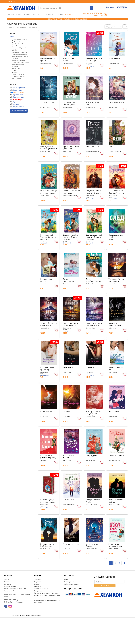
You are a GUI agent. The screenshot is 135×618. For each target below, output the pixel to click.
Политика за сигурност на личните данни (17, 595)
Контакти (7, 584)
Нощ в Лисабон (93, 146)
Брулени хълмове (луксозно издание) (71, 148)
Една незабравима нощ (94, 280)
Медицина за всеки (18, 60)
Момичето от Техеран (92, 545)
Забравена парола (71, 584)
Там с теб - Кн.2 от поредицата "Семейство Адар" (48, 325)
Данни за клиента (41, 589)
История (15, 66)
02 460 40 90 (98, 15)
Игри (45, 14)
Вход (66, 579)
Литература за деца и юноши (21, 43)
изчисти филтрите (19, 111)
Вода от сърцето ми (116, 368)
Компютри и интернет (19, 53)
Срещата (90, 367)
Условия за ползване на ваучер (46, 593)
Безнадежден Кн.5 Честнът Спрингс (94, 236)
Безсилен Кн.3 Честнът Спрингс (48, 236)
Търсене (37, 579)
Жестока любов (47, 102)
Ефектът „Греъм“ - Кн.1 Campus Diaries (94, 60)
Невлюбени (114, 411)
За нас (6, 579)
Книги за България (18, 76)
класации (69, 14)
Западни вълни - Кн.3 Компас (47, 545)
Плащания (38, 584)
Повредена (68, 411)
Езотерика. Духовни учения (21, 47)
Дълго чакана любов (69, 456)
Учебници (27, 14)
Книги (18, 14)
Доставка (37, 586)
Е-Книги (60, 14)
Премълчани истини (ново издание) (69, 104)
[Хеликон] (21, 6)
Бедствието (68, 367)
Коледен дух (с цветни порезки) (48, 501)
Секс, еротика (16, 78)
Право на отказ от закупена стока (47, 595)
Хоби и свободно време (20, 57)
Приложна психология (19, 55)
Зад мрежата (114, 58)
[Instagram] (10, 606)
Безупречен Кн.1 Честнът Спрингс (93, 192)
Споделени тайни (116, 102)
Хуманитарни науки (18, 64)
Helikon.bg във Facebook (13, 602)
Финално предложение (115, 324)
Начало (11, 14)
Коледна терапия (116, 455)
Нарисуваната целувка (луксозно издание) (48, 148)
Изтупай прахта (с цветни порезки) (48, 192)
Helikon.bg (11, 1)
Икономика (16, 68)
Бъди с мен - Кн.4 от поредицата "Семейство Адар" (94, 325)
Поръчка (37, 582)
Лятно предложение (69, 280)
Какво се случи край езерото (47, 368)
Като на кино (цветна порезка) (48, 456)
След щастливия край (116, 236)
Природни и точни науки (20, 62)
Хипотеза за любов (68, 59)
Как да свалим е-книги (43, 591)
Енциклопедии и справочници (22, 41)
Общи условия (10, 586)
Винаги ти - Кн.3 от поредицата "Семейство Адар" (71, 325)
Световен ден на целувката (26, 27)
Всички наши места (46, 280)
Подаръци (37, 14)
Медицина (15, 45)
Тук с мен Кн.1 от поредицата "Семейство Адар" (117, 281)
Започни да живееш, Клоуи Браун (115, 546)
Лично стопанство (18, 74)
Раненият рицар (47, 411)
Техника (14, 72)
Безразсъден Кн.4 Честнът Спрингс (71, 236)
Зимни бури (68, 500)
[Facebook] (5, 606)
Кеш (110, 146)
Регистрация (69, 582)
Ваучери (51, 14)
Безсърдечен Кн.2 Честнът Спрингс (117, 192)
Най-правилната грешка (47, 59)
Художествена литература (20, 39)
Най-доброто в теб (92, 103)
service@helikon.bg (11, 600)
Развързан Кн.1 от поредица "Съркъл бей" (71, 193)
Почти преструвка (71, 544)
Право (14, 70)
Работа (6, 582)
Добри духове (92, 455)
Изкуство (15, 59)
